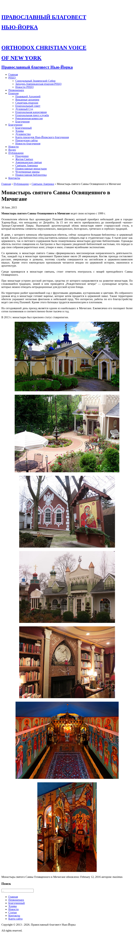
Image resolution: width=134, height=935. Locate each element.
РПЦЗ (12, 77)
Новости (13, 146)
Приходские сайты (26, 140)
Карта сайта (15, 918)
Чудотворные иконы (27, 171)
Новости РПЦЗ (24, 87)
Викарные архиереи (27, 99)
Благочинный (23, 127)
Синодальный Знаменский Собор (35, 80)
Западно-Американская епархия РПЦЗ (38, 83)
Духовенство (23, 134)
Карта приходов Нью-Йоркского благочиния (42, 137)
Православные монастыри (31, 168)
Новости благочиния (27, 143)
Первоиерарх (16, 90)
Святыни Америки (26, 165)
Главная (13, 74)
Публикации (16, 152)
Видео (12, 149)
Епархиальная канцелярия (31, 112)
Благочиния (22, 121)
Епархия (13, 93)
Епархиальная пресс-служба (32, 115)
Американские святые (28, 162)
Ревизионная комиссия (29, 118)
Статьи (12, 912)
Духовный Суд (24, 109)
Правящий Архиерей (27, 96)
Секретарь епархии (26, 102)
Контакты (14, 178)
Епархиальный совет (27, 105)
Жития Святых (24, 159)
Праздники (22, 156)
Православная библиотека (31, 174)
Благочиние (15, 124)
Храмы (19, 130)
